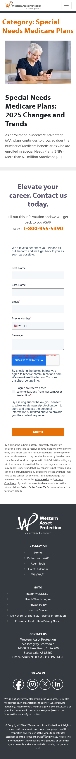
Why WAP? (38, 574)
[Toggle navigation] (66, 5)
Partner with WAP (38, 558)
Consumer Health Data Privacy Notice (38, 621)
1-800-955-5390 (43, 228)
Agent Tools (38, 563)
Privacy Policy (38, 604)
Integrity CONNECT (38, 593)
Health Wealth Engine (38, 599)
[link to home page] (22, 5)
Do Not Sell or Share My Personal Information (38, 615)
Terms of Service (38, 610)
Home (38, 552)
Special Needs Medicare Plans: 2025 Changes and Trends (35, 110)
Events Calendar (38, 569)
